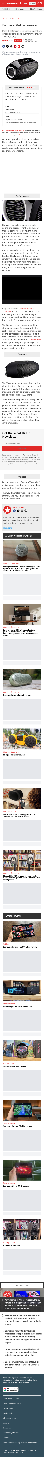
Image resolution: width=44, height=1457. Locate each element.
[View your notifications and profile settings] (20, 3)
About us (6, 1423)
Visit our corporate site (20, 1382)
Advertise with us (9, 1418)
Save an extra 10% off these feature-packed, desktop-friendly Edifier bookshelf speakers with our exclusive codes (23, 1319)
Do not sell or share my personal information (20, 1443)
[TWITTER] (19, 510)
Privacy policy (8, 1408)
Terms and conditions (11, 1398)
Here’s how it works (22, 54)
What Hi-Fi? (29, 40)
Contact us (7, 1428)
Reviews (18, 41)
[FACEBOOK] (15, 510)
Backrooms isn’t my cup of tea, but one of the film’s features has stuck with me (22, 1365)
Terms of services (29, 455)
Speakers (6, 19)
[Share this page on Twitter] (7, 46)
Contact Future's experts (12, 1403)
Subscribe (32, 3)
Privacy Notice (32, 457)
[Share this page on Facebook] (3, 46)
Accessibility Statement (11, 1433)
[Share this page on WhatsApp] (11, 46)
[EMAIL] (26, 510)
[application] (22, 288)
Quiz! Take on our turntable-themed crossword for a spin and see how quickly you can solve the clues (22, 1352)
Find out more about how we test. (27, 135)
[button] (41, 3)
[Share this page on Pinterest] (15, 46)
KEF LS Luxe (19, 9)
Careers (6, 1438)
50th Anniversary (36, 9)
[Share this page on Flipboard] (19, 46)
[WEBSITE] (22, 510)
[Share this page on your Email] (22, 46)
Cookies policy (8, 1413)
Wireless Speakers (18, 19)
